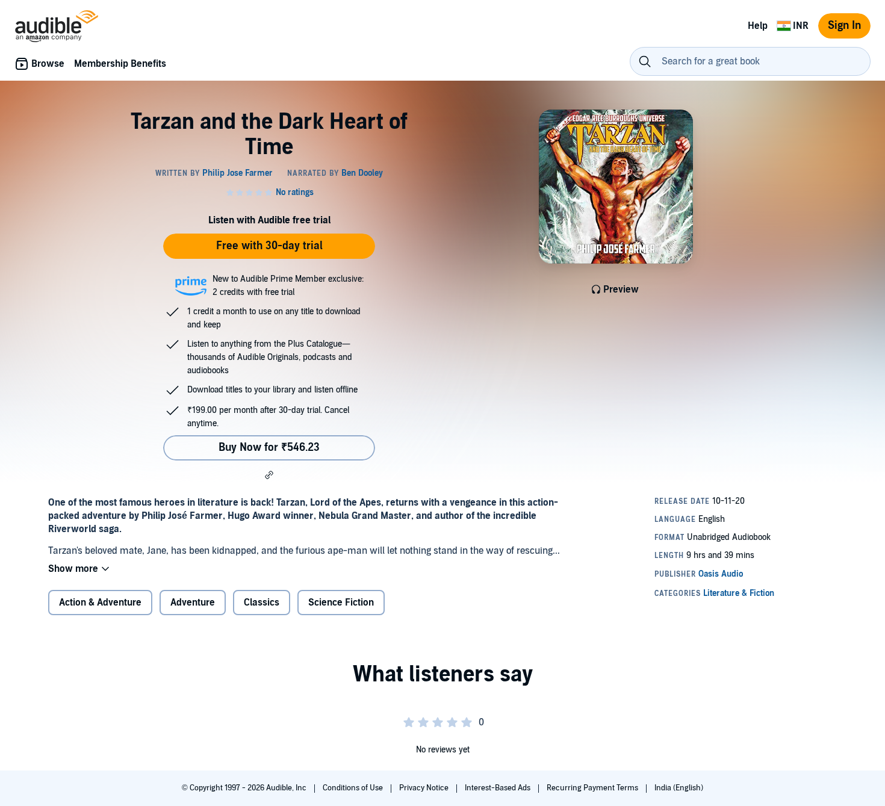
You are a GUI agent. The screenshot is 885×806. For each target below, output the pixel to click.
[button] (269, 475)
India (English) (678, 788)
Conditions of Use (354, 788)
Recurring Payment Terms (593, 788)
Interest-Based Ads (498, 788)
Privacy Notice (424, 788)
